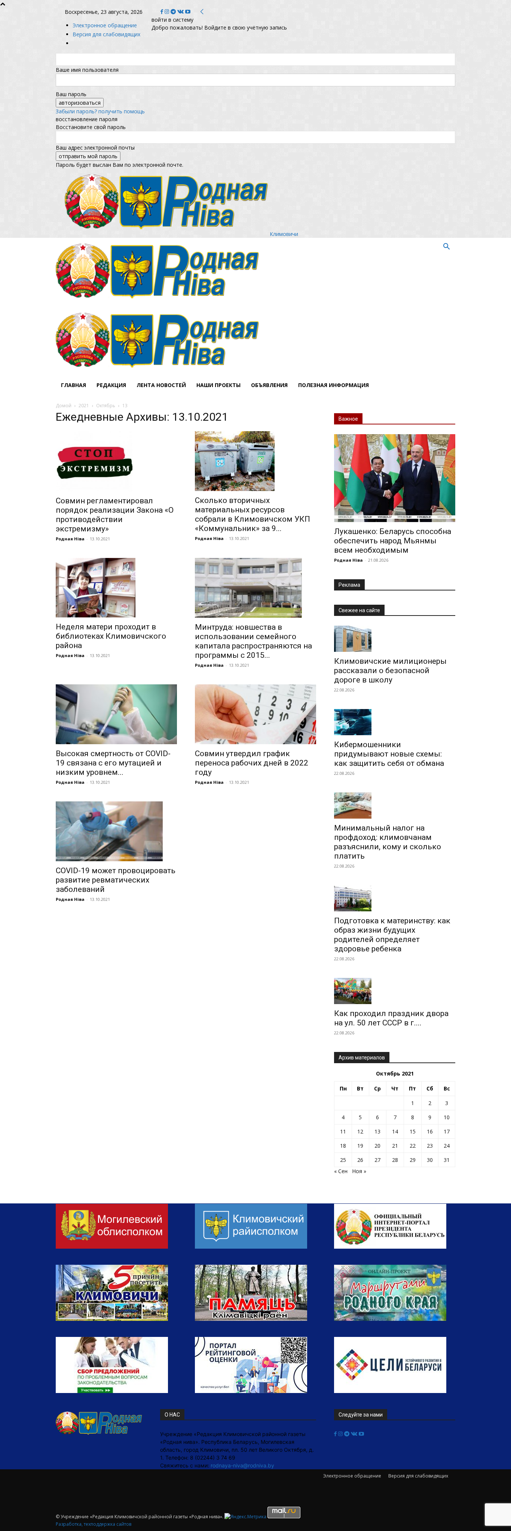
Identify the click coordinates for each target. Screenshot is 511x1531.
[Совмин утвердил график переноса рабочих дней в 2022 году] (255, 714)
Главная (73, 385)
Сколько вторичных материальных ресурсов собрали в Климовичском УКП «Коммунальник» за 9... (252, 514)
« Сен (341, 1171)
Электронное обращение (105, 25)
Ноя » (359, 1171)
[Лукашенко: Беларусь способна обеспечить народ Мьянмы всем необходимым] (394, 478)
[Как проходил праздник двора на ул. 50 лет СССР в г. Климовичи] (394, 991)
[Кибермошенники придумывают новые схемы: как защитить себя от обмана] (394, 722)
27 (377, 1159)
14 (395, 1131)
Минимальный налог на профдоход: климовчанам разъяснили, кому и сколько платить (387, 841)
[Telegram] (174, 11)
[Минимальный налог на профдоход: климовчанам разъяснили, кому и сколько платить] (394, 805)
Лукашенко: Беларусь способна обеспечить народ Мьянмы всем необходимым (392, 541)
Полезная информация (333, 385)
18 (343, 1145)
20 (377, 1145)
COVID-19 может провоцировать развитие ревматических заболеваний (115, 880)
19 (360, 1145)
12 (360, 1131)
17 (447, 1131)
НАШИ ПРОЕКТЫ (218, 385)
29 (413, 1159)
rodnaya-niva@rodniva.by (242, 1465)
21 (395, 1145)
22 (413, 1145)
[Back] (202, 11)
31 (447, 1159)
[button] (446, 247)
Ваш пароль (71, 94)
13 (377, 1131)
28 (395, 1159)
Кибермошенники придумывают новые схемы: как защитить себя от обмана (389, 754)
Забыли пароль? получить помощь (100, 111)
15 (413, 1131)
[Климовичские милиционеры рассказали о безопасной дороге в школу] (394, 639)
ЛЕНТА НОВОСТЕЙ (161, 385)
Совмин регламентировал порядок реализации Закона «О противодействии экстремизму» (115, 514)
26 (360, 1159)
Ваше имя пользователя (87, 69)
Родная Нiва (70, 538)
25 (343, 1159)
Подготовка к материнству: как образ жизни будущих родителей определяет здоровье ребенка (392, 934)
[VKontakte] (181, 11)
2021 (84, 405)
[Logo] (157, 303)
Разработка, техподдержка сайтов (93, 1524)
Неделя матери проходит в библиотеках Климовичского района (111, 636)
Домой (63, 405)
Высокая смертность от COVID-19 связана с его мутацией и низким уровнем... (113, 763)
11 (343, 1131)
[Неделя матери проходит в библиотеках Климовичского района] (116, 588)
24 (447, 1145)
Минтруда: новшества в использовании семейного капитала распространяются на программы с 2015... (253, 641)
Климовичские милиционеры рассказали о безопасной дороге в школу (390, 670)
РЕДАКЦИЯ (111, 385)
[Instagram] (168, 11)
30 (430, 1159)
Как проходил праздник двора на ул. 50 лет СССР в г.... (391, 1018)
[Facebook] (162, 11)
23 (430, 1145)
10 (447, 1117)
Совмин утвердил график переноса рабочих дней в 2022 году (251, 763)
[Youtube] (187, 11)
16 (430, 1131)
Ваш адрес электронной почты (95, 147)
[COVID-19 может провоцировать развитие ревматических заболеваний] (116, 831)
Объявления (269, 385)
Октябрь (105, 405)
